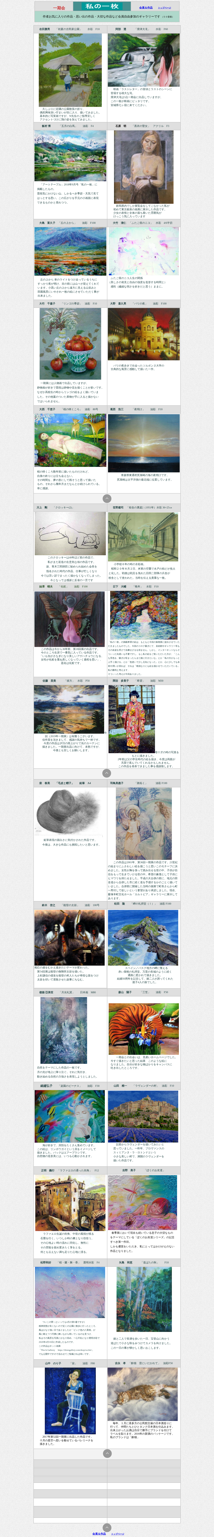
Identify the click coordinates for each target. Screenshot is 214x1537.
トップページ (164, 8)
